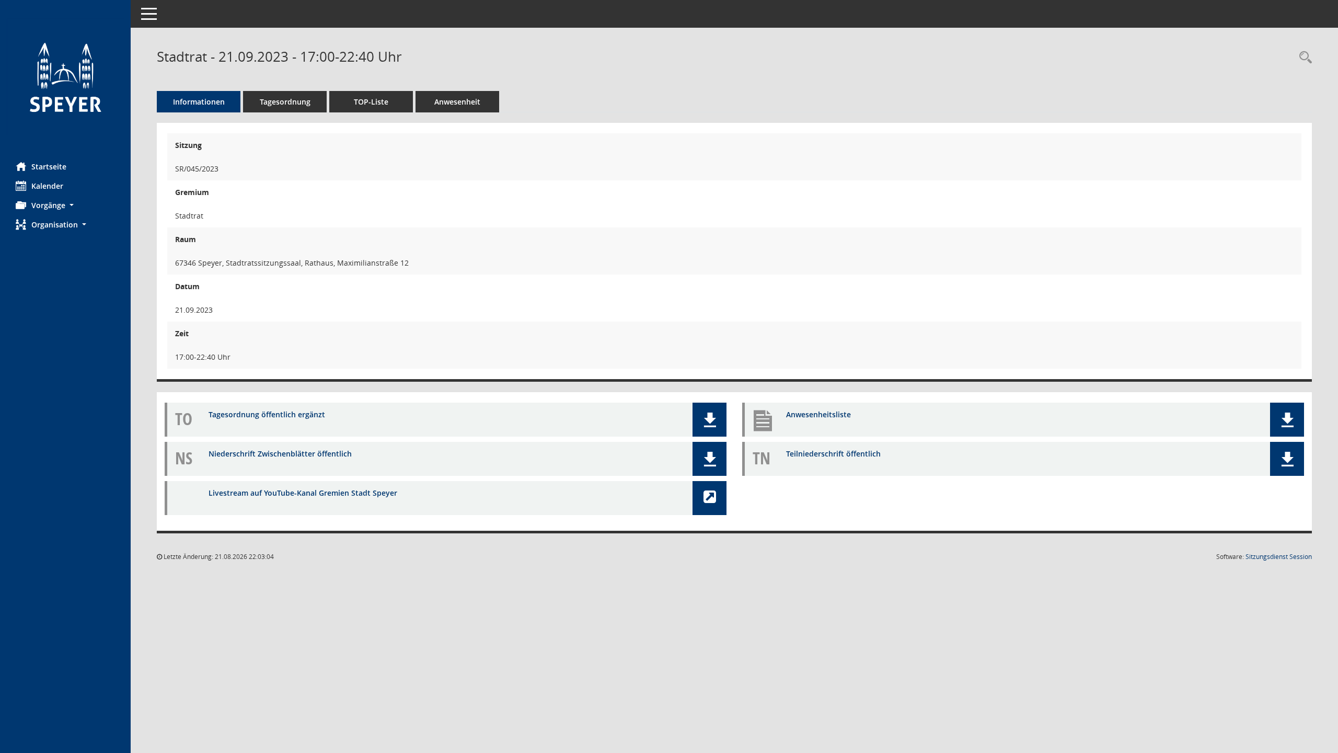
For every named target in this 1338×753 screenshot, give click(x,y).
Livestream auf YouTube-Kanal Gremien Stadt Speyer (303, 493)
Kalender (47, 186)
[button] (65, 205)
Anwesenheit (457, 102)
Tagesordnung (285, 102)
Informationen (199, 102)
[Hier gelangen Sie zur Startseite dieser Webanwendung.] (65, 77)
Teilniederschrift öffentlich (833, 454)
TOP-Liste (371, 102)
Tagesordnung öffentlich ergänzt (267, 414)
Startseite (48, 167)
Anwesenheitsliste (818, 414)
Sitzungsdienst (1278, 556)
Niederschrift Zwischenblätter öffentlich (280, 454)
